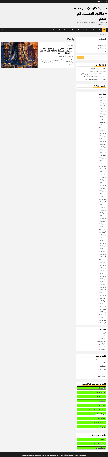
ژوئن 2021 (103, 174)
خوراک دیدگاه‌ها (102, 48)
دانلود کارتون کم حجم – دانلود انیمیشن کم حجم (90, 13)
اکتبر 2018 (103, 257)
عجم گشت (103, 366)
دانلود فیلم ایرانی (75, 29)
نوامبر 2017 (103, 287)
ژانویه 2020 (103, 221)
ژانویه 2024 (103, 119)
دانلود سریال (86, 29)
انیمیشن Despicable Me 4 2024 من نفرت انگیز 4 (93, 74)
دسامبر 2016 (102, 314)
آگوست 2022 (102, 138)
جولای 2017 (103, 295)
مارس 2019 (103, 243)
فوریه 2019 (103, 246)
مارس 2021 (103, 182)
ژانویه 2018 (103, 281)
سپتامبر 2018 (102, 259)
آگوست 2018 (102, 262)
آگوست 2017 (102, 292)
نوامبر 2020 (103, 193)
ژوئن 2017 (103, 298)
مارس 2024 (103, 114)
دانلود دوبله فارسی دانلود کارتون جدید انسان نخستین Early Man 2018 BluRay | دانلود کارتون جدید (56, 50)
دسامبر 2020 (102, 191)
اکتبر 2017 (103, 290)
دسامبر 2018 (102, 251)
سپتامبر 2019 (102, 229)
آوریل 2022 (103, 149)
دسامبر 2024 (102, 97)
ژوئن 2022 (103, 144)
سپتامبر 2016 (102, 320)
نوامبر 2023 (103, 125)
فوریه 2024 (103, 116)
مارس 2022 (103, 152)
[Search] (2, 29)
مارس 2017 (103, 306)
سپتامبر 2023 (102, 127)
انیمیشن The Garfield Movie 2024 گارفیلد (95, 79)
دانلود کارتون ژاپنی (96, 29)
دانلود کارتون (51, 29)
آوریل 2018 (103, 273)
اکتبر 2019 (103, 226)
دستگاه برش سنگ (101, 359)
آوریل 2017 (103, 303)
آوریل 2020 (103, 213)
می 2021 (103, 177)
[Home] (104, 30)
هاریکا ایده (103, 373)
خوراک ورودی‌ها (102, 45)
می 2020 (103, 210)
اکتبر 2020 (103, 196)
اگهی (59, 29)
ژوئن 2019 (103, 235)
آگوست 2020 (102, 202)
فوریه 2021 (103, 185)
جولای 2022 (103, 141)
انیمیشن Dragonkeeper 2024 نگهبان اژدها (95, 76)
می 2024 (103, 108)
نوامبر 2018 (103, 254)
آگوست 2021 (102, 169)
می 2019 (103, 237)
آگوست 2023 (102, 130)
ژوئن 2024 (103, 105)
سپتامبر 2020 (102, 199)
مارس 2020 (103, 215)
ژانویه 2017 (103, 312)
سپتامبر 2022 (102, 136)
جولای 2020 (103, 204)
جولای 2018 (103, 265)
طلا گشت (103, 363)
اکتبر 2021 (103, 163)
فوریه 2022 (103, 155)
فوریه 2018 (103, 279)
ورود (105, 42)
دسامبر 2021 (102, 158)
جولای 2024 (103, 103)
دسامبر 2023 (102, 122)
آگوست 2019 (102, 232)
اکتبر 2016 (103, 317)
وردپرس (104, 51)
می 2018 (103, 270)
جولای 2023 (103, 133)
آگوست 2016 (102, 323)
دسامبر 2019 (102, 224)
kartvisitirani (63, 56)
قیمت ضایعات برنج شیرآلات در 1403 (96, 71)
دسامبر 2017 (102, 284)
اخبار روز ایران (102, 376)
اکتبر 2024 (103, 100)
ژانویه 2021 (103, 188)
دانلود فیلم (66, 29)
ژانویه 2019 (103, 248)
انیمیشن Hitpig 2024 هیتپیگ (98, 68)
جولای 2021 (103, 171)
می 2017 (103, 301)
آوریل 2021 (103, 180)
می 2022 (103, 147)
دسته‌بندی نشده (102, 349)
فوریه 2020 (103, 218)
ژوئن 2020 (103, 207)
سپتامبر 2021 (102, 166)
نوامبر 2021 (103, 160)
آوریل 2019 (103, 240)
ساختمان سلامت (101, 369)
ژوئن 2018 (103, 268)
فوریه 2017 (103, 309)
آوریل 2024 (103, 111)
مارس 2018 (103, 276)
